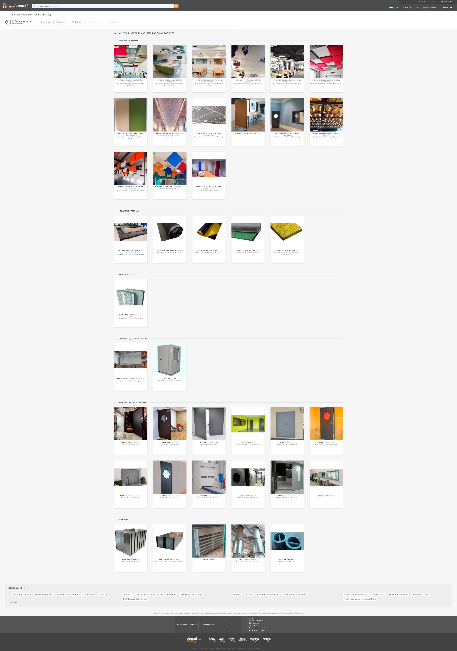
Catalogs (407, 7)
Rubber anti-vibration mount (145, 594)
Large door (249, 594)
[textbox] (103, 6)
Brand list (252, 618)
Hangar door (302, 594)
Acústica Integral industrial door (67, 594)
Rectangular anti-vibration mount (267, 594)
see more (14, 602)
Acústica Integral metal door (44, 594)
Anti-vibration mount (88, 594)
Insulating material (288, 594)
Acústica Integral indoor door (22, 594)
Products (393, 7)
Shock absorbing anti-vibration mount (135, 599)
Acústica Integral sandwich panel (190, 594)
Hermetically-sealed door (421, 594)
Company (44, 22)
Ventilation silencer (378, 594)
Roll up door (103, 594)
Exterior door (127, 594)
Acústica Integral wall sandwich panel (356, 594)
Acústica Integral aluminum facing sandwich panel (360, 599)
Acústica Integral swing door (167, 594)
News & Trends (429, 7)
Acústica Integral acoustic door (398, 594)
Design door (237, 594)
